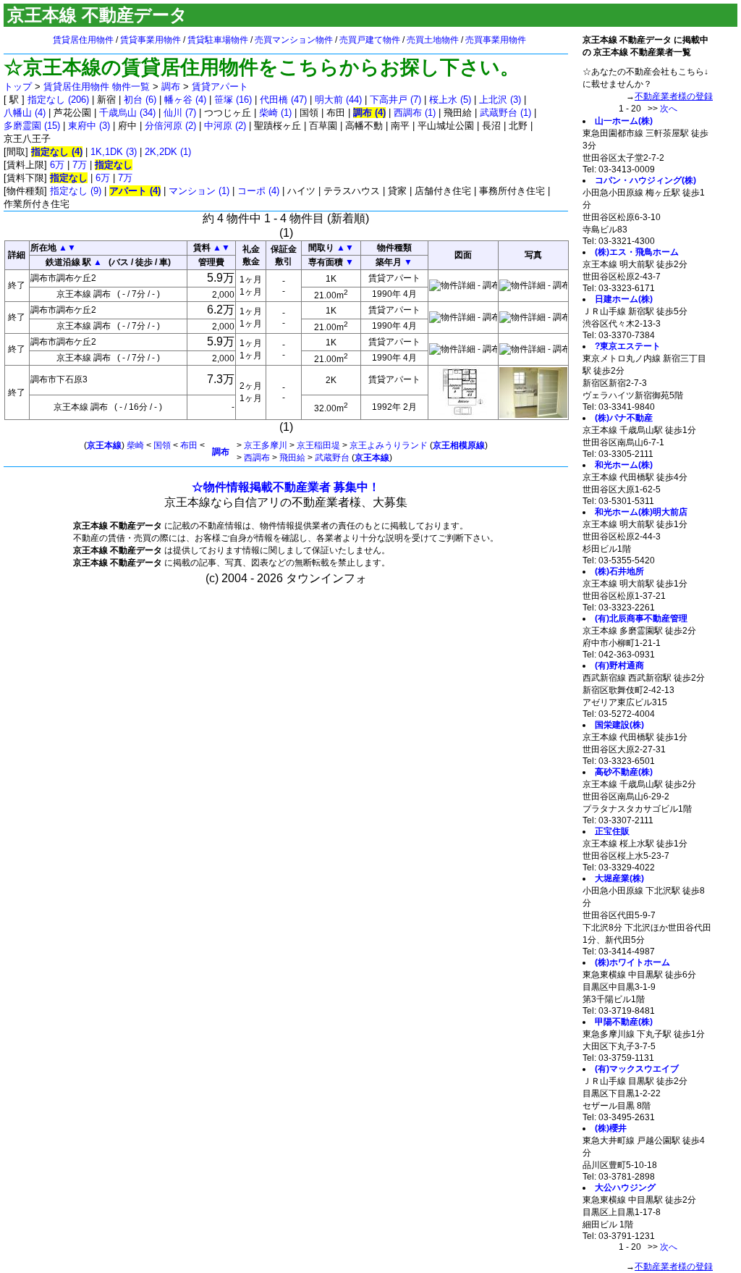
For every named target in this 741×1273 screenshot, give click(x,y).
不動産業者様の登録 (674, 96)
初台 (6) (140, 99)
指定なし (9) (75, 190)
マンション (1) (199, 190)
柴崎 (135, 445)
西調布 (257, 458)
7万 (79, 164)
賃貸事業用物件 (150, 40)
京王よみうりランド (389, 445)
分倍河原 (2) (170, 125)
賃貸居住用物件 (83, 40)
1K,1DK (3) (113, 151)
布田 (189, 445)
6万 (57, 164)
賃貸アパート (220, 86)
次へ (668, 109)
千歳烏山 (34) (127, 112)
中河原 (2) (225, 125)
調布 (170, 86)
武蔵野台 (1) (505, 112)
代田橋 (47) (283, 99)
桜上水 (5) (450, 99)
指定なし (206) (58, 99)
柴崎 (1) (275, 112)
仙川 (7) (180, 112)
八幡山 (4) (25, 112)
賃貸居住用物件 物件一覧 (96, 86)
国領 (162, 445)
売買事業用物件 (495, 40)
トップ (18, 86)
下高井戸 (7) (395, 99)
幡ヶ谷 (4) (185, 99)
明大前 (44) (338, 99)
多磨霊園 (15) (32, 125)
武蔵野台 (332, 458)
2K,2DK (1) (168, 151)
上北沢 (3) (500, 99)
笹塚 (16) (233, 99)
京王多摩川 (265, 445)
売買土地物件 (433, 40)
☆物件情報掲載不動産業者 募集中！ (286, 487)
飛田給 (292, 458)
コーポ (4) (258, 190)
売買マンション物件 (294, 40)
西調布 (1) (415, 112)
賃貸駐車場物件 (217, 40)
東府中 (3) (89, 125)
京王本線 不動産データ (97, 15)
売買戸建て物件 (369, 40)
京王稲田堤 (318, 445)
